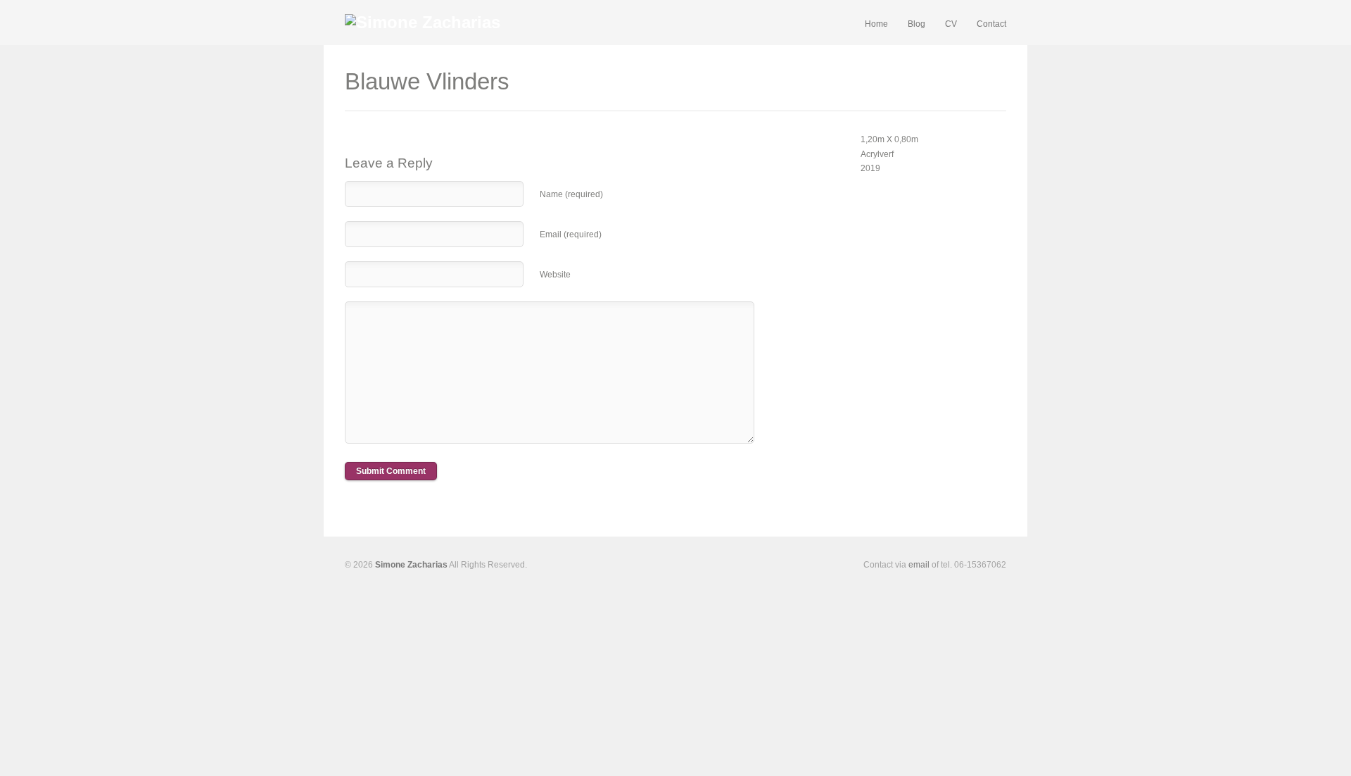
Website (555, 275)
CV (951, 24)
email (919, 565)
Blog (916, 24)
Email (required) (571, 234)
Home (876, 24)
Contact (991, 24)
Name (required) (571, 194)
